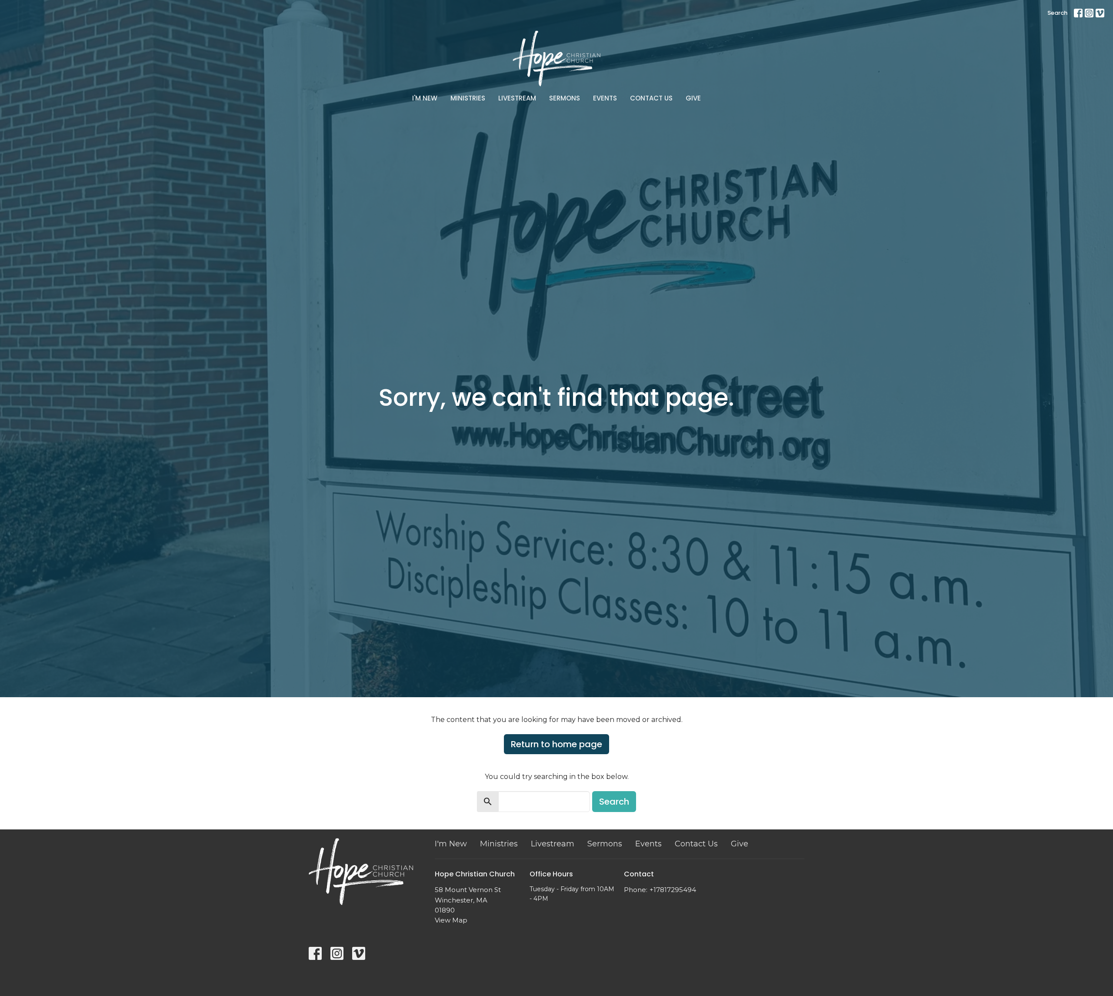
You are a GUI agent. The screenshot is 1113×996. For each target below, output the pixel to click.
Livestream (517, 98)
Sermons (564, 98)
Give (693, 98)
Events (605, 98)
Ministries (467, 98)
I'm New (424, 98)
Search (1057, 13)
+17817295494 (673, 890)
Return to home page (556, 744)
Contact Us (651, 98)
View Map (451, 920)
